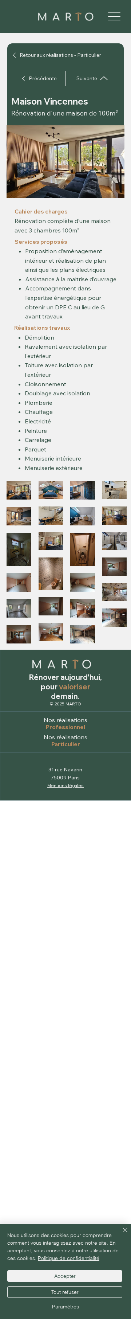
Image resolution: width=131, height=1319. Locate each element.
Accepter (65, 1276)
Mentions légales (65, 785)
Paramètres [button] (65, 1306)
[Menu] (114, 16)
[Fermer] (121, 1234)
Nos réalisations (65, 720)
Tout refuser (65, 1292)
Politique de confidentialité (68, 1258)
